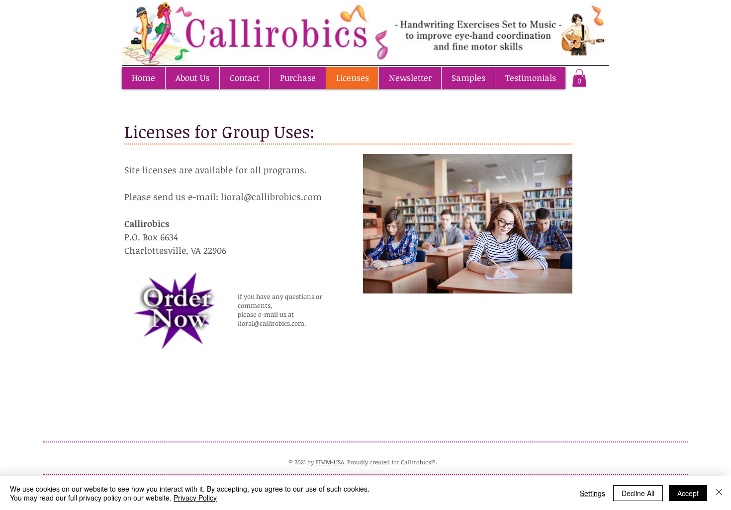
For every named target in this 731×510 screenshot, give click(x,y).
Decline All (638, 493)
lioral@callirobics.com (271, 323)
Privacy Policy (195, 498)
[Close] (719, 493)
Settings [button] (592, 493)
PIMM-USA (329, 462)
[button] (579, 78)
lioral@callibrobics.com (271, 197)
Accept (688, 493)
